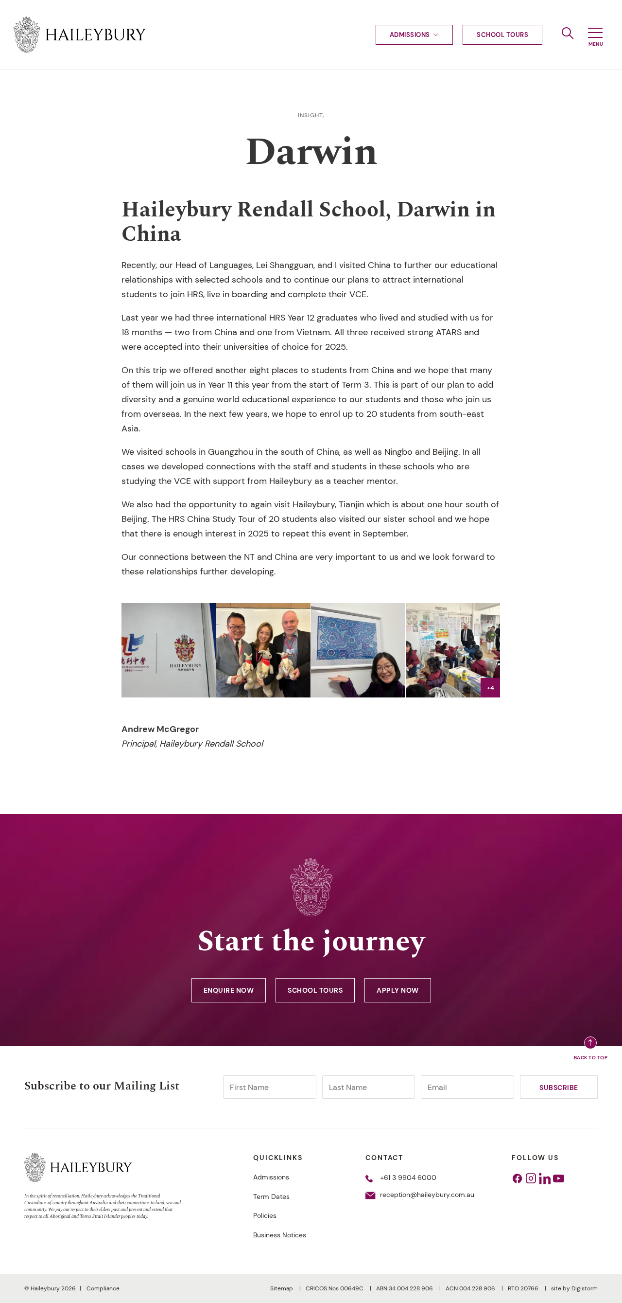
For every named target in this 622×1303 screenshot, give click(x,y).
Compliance (103, 1288)
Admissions (410, 35)
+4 (490, 688)
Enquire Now (229, 990)
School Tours (502, 35)
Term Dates (271, 1196)
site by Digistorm (574, 1288)
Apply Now (398, 990)
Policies (264, 1215)
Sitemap (282, 1288)
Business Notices (279, 1235)
